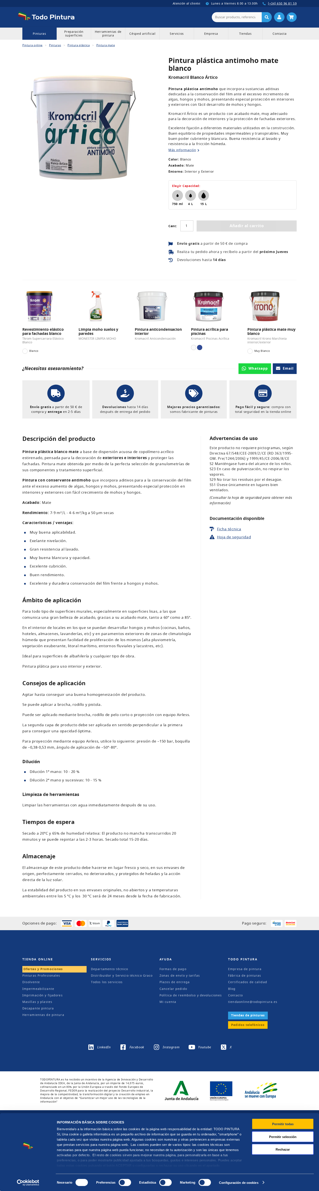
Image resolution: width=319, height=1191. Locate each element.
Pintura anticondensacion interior (158, 331)
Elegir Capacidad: (186, 186)
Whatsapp (258, 368)
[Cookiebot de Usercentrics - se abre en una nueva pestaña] (28, 1182)
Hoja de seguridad (234, 537)
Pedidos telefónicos (248, 1025)
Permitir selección (282, 1136)
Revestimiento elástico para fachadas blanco (43, 331)
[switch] (124, 1181)
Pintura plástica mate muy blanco (271, 331)
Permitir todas (283, 1124)
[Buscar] (267, 17)
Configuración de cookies (238, 1182)
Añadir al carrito (247, 226)
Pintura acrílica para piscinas (209, 331)
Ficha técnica (229, 529)
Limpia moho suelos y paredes (98, 331)
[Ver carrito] (292, 17)
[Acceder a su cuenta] (279, 17)
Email (288, 368)
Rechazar (283, 1149)
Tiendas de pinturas (248, 1015)
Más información (182, 150)
